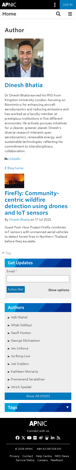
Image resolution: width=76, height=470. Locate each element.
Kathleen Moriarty (24, 371)
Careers (42, 460)
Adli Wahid (19, 317)
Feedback (57, 460)
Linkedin (14, 159)
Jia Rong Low (20, 356)
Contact (27, 456)
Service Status (25, 460)
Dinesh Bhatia (24, 85)
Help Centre (44, 456)
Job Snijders (20, 364)
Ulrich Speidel (21, 387)
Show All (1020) (38, 396)
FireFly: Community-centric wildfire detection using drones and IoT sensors (36, 203)
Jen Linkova (19, 348)
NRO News (62, 456)
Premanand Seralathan (28, 379)
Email (12, 271)
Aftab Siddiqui (21, 325)
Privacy (14, 456)
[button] (58, 14)
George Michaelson (25, 340)
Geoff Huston (21, 333)
